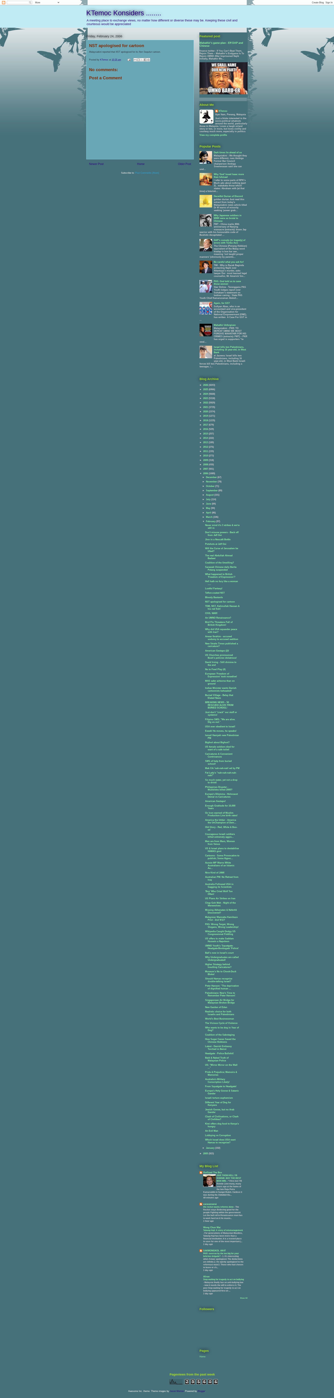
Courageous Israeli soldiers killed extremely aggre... (220, 835)
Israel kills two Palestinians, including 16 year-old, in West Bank (230, 350)
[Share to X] (142, 60)
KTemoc (223, 111)
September (212, 490)
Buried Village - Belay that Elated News (219, 696)
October (210, 486)
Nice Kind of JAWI (214, 872)
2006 (206, 473)
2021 (206, 407)
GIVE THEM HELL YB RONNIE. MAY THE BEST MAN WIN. (229, 1178)
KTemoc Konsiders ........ (123, 13)
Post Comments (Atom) (147, 173)
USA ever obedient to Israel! (220, 726)
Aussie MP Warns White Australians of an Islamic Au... (219, 865)
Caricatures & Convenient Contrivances (218, 755)
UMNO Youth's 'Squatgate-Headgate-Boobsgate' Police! (221, 947)
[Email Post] (128, 59)
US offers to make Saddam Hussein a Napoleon (219, 940)
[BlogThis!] (138, 60)
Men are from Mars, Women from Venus (220, 842)
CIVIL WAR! (211, 613)
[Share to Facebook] (145, 60)
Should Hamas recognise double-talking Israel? (218, 980)
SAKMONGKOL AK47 (214, 1250)
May (208, 508)
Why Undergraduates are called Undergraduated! (222, 958)
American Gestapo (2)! (217, 650)
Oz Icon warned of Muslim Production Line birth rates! (221, 814)
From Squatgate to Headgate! (220, 1086)
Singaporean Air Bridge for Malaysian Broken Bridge (220, 1001)
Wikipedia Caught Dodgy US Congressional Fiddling (220, 932)
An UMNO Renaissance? (218, 617)
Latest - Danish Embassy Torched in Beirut (218, 1047)
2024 (206, 394)
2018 (206, 420)
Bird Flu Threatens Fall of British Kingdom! (219, 623)
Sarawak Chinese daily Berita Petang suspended (220, 568)
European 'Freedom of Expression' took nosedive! (221, 675)
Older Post (184, 163)
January (210, 1148)
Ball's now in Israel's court (219, 953)
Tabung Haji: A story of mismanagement (223, 1230)
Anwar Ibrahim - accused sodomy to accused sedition (221, 638)
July (208, 499)
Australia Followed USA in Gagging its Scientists (219, 885)
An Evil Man (211, 1131)
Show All (244, 1298)
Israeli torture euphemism (219, 1098)
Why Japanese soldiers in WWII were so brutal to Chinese (227, 218)
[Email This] (135, 60)
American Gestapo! (215, 801)
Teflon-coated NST (215, 593)
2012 (206, 447)
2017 (206, 424)
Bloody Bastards (214, 597)
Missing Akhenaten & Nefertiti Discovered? (221, 911)
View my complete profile (213, 135)
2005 (206, 1153)
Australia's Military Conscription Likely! (217, 1080)
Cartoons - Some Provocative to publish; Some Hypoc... (222, 857)
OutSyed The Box (212, 1172)
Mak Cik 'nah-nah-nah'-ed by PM (222, 768)
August (210, 495)
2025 (206, 389)
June (209, 503)
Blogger (201, 1391)
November (212, 481)
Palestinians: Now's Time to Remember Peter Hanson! (220, 994)
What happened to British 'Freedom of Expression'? (220, 575)
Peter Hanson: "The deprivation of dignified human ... (222, 987)
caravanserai (210, 1204)
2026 (206, 385)
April (209, 512)
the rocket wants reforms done (218, 1207)
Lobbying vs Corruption (218, 1135)
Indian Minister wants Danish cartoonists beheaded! (220, 689)
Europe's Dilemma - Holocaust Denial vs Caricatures (221, 795)
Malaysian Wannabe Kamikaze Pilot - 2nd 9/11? (221, 918)
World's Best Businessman (219, 1018)
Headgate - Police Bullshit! (219, 1053)
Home (141, 163)
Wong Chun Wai (212, 1227)
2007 (206, 469)
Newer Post (96, 163)
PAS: (227, 282)
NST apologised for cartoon (220, 601)
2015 (206, 433)
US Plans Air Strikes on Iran (220, 898)
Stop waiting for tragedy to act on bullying (223, 1279)
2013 (206, 442)
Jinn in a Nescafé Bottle (217, 539)
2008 (206, 464)
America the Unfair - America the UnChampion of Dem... (220, 821)
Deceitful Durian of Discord (228, 196)
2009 (206, 460)
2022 (206, 402)
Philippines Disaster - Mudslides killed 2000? (218, 788)
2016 (206, 429)
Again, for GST (222, 303)
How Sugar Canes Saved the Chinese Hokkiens (220, 1040)
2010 (206, 455)
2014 (206, 438)
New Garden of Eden (216, 1007)
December (211, 477)
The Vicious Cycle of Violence (221, 1023)
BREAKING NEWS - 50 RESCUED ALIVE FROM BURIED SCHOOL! (219, 705)
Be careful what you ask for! (229, 262)
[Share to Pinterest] (148, 60)
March (209, 517)
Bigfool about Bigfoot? (217, 742)
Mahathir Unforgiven (225, 325)
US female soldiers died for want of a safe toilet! (219, 748)
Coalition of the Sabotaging (220, 1034)
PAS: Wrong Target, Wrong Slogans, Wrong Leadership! (221, 925)
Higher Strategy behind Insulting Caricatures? (218, 965)
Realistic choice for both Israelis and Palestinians (219, 1013)
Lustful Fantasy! (213, 588)
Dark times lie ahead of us (228, 152)
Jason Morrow (177, 1391)
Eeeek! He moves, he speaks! (220, 731)
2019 (206, 416)
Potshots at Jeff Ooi (215, 544)
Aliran (206, 1276)
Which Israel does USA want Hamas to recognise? (220, 1141)
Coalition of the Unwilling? (219, 562)
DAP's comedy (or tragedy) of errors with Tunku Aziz (229, 241)
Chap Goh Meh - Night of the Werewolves (220, 904)
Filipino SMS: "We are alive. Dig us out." (220, 720)
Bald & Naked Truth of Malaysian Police (217, 1059)
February (211, 521)
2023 (206, 398)
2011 (206, 451)
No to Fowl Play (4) (215, 669)
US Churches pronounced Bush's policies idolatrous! (221, 656)
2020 (206, 411)
